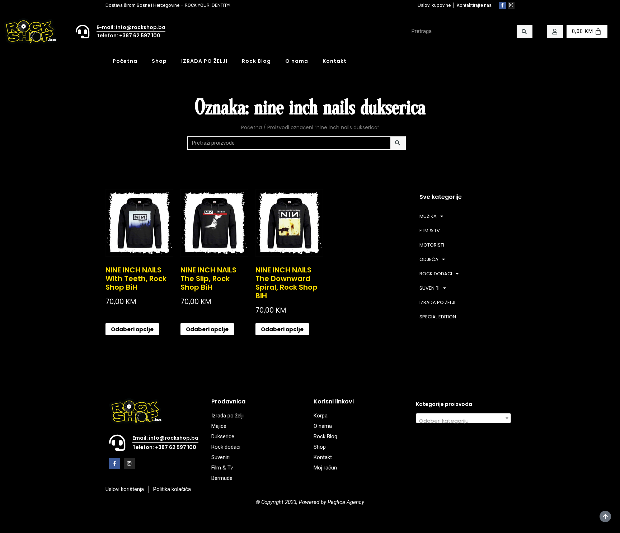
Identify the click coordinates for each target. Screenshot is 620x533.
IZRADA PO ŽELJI (204, 61)
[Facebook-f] (502, 5)
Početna (125, 61)
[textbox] (463, 421)
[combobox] (463, 418)
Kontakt (335, 61)
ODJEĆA (428, 259)
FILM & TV (429, 230)
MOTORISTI (431, 245)
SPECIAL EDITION (437, 316)
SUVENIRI (429, 288)
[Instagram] (511, 5)
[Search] (524, 31)
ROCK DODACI (435, 273)
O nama (296, 61)
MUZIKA (428, 216)
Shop (159, 61)
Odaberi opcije (132, 329)
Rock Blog (256, 61)
